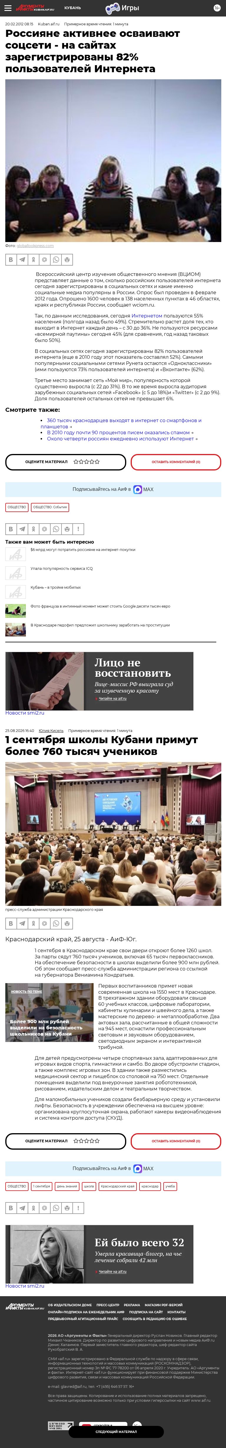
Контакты (176, 1312)
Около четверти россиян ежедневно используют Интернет (120, 439)
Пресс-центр (108, 1305)
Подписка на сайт (146, 1312)
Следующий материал (116, 1432)
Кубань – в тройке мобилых (56, 587)
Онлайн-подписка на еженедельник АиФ (86, 1312)
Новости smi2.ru (24, 713)
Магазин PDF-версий (163, 1305)
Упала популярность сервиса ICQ (62, 568)
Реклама (132, 1305)
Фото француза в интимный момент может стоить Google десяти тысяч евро (100, 606)
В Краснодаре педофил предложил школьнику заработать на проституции (100, 625)
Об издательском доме (70, 1305)
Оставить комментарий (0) (176, 462)
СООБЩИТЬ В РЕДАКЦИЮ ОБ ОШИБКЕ (155, 1319)
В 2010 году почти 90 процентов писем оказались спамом (118, 432)
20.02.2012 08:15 (19, 24)
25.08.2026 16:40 (19, 730)
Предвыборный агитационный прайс (83, 1319)
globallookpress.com (35, 245)
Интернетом (148, 316)
